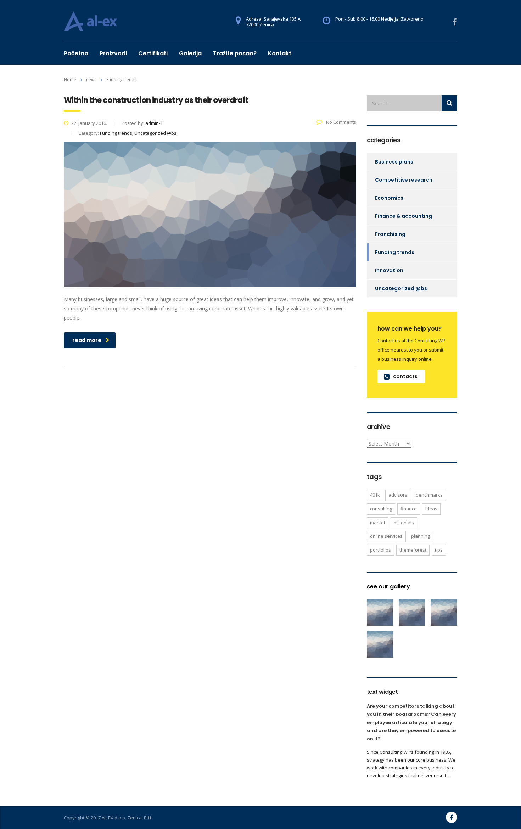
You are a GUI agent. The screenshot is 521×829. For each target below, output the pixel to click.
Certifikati (153, 53)
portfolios (380, 550)
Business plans (394, 161)
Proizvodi (113, 53)
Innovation (389, 270)
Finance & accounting (403, 216)
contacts (405, 376)
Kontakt (279, 53)
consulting (381, 508)
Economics (389, 197)
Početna (76, 53)
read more (86, 340)
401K (375, 495)
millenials (404, 522)
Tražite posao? (235, 53)
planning (420, 536)
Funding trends (394, 252)
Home (70, 80)
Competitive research (403, 179)
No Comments (340, 122)
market (377, 522)
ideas (431, 508)
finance (408, 508)
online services (386, 536)
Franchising (390, 234)
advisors (397, 495)
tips (439, 550)
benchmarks (429, 495)
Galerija (190, 53)
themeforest (412, 550)
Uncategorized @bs (401, 288)
